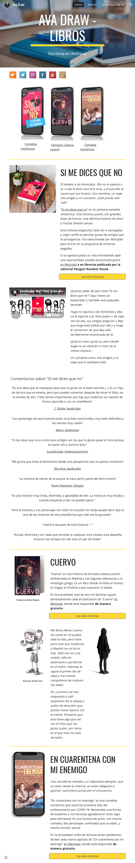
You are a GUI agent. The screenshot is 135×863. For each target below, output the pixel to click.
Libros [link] (78, 4)
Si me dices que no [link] (113, 4)
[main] (67, 29)
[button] (131, 5)
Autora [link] (92, 4)
